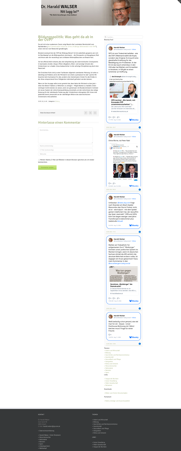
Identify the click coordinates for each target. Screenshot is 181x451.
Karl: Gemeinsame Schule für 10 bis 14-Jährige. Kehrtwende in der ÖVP (72, 47)
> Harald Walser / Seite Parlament (49, 436)
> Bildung (107, 353)
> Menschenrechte (110, 367)
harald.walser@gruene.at (51, 427)
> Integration (108, 362)
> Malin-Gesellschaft (111, 384)
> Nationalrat (108, 369)
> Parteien (107, 371)
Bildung (57, 101)
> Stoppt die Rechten (111, 379)
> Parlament (108, 386)
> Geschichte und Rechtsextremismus (116, 356)
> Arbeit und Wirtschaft (112, 351)
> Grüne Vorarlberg (110, 382)
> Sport (106, 373)
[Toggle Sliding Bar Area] (179, 2)
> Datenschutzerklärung (46, 431)
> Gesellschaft (109, 358)
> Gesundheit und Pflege (112, 360)
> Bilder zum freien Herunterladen (115, 394)
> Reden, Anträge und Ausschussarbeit (117, 401)
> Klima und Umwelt (111, 364)
